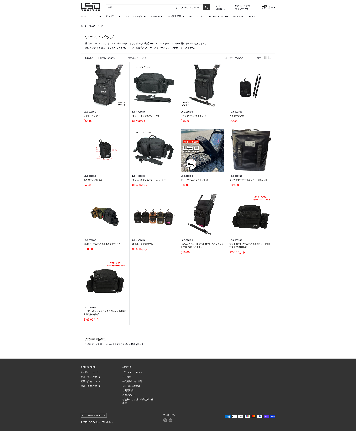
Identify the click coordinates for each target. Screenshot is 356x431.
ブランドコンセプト (132, 372)
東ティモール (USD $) (91, 415)
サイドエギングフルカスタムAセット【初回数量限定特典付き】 (249, 245)
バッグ (94, 16)
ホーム (83, 26)
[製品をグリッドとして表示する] (265, 57)
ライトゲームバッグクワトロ (194, 179)
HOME (83, 16)
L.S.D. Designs (90, 112)
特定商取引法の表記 (132, 381)
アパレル (155, 16)
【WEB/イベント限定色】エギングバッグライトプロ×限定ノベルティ (202, 245)
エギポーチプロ (236, 115)
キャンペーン (195, 16)
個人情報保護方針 (131, 386)
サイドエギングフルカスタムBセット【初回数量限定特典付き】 (105, 313)
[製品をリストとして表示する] (270, 57)
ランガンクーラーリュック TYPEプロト (248, 179)
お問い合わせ (129, 394)
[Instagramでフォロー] (165, 420)
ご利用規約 (128, 390)
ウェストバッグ (96, 26)
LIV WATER (238, 16)
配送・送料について (91, 377)
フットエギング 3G (92, 115)
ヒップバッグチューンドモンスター (149, 179)
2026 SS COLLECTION (217, 16)
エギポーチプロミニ (93, 179)
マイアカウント (243, 8)
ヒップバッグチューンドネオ (145, 115)
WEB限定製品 (174, 16)
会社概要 (126, 377)
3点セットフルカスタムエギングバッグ (102, 244)
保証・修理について (91, 386)
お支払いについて (89, 372)
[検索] (206, 7)
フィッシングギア (134, 16)
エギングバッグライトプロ (193, 115)
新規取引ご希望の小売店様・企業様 (138, 401)
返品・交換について (91, 381)
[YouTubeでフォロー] (170, 420)
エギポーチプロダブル (142, 244)
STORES (252, 16)
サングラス (111, 16)
